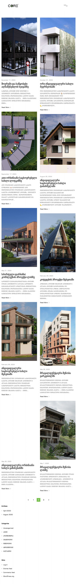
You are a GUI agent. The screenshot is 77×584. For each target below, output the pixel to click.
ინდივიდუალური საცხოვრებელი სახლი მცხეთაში (14, 371)
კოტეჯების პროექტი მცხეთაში (57, 279)
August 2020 (8, 515)
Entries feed (7, 569)
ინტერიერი (7, 543)
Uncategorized (8, 528)
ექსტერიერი (7, 540)
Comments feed (9, 572)
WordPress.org (8, 576)
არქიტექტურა (8, 536)
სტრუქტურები (8, 547)
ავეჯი (5, 532)
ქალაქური (7, 551)
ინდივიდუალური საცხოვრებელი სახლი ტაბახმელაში (53, 183)
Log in (5, 565)
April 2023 (7, 511)
